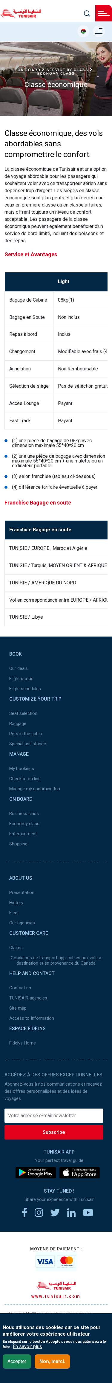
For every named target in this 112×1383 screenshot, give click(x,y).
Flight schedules (25, 688)
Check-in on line (25, 778)
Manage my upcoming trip (34, 788)
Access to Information (31, 1018)
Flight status (21, 678)
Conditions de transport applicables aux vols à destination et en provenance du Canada (56, 960)
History (16, 902)
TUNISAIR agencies (28, 998)
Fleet (14, 912)
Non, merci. (52, 1361)
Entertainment (23, 833)
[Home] (21, 16)
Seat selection (23, 713)
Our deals (18, 668)
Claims (16, 947)
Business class (24, 813)
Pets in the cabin (25, 733)
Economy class (24, 823)
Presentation (21, 892)
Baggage (17, 723)
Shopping (18, 844)
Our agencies (22, 923)
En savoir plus (27, 1346)
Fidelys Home (22, 1043)
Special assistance (27, 743)
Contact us (20, 988)
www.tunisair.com (56, 1296)
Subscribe (54, 1132)
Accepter (16, 1361)
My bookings (21, 768)
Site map (18, 1008)
